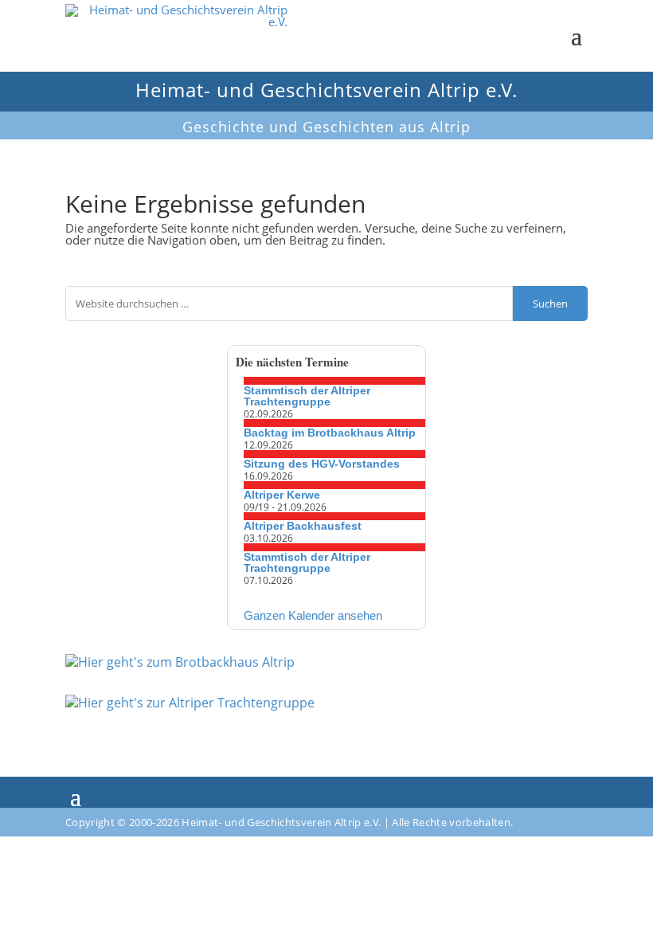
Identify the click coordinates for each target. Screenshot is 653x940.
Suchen (550, 303)
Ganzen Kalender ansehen (313, 615)
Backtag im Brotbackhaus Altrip (330, 432)
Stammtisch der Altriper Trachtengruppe (307, 396)
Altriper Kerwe (282, 494)
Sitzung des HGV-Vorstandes (322, 463)
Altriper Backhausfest (303, 525)
